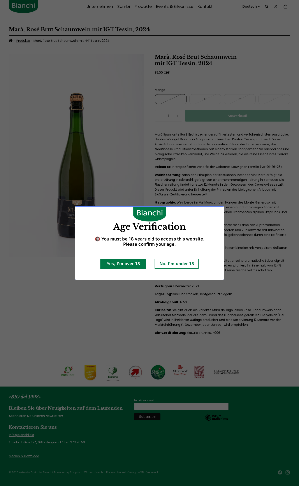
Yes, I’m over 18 (123, 263)
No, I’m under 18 (177, 263)
